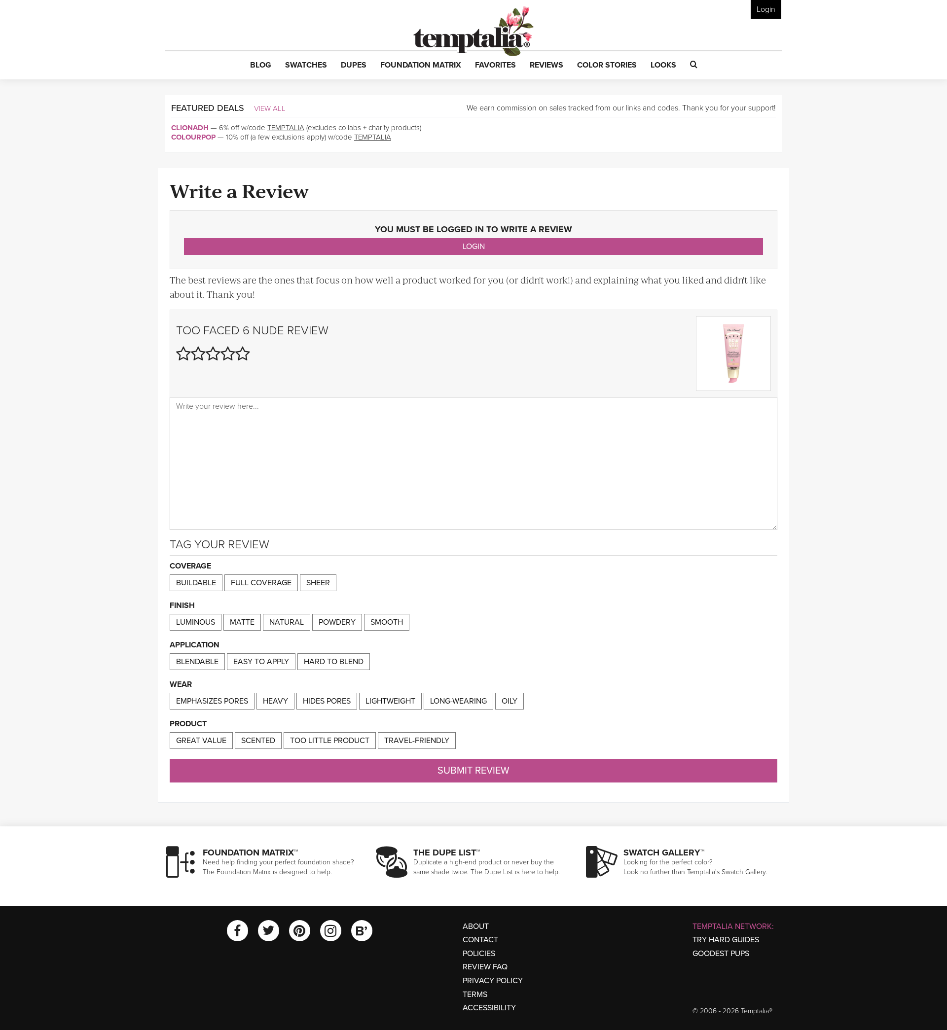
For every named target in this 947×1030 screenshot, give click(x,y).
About (476, 926)
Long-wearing (458, 701)
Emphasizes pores (212, 701)
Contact (480, 940)
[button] (260, 65)
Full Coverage (261, 583)
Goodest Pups (720, 954)
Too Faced (208, 330)
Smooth (386, 622)
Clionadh (190, 127)
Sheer (318, 583)
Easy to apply (261, 662)
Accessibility (489, 1008)
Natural (286, 622)
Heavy (275, 701)
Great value (201, 741)
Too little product (329, 741)
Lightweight (390, 701)
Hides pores (327, 701)
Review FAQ (485, 967)
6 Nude (263, 330)
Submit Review (473, 771)
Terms (475, 994)
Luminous (195, 622)
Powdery (337, 622)
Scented (258, 741)
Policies (479, 954)
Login (766, 9)
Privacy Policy (493, 981)
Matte (242, 622)
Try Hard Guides (725, 940)
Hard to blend (334, 662)
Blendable (197, 662)
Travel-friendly (416, 741)
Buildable (196, 583)
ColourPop (193, 137)
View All (270, 108)
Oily (509, 701)
